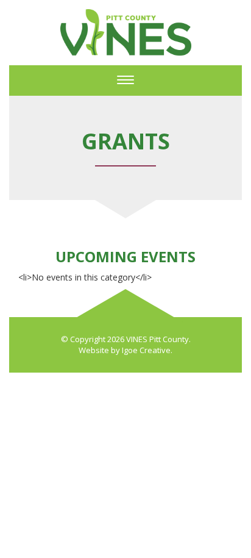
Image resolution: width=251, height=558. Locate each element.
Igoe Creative (146, 350)
